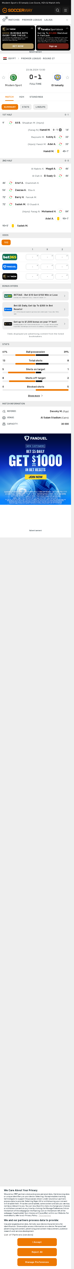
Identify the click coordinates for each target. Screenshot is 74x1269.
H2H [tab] (21, 96)
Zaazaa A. (20, 190)
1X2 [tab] (6, 242)
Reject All (37, 1252)
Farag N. (33, 129)
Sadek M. (20, 204)
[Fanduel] (9, 267)
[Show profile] (13, 77)
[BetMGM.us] (9, 276)
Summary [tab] (10, 107)
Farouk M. (31, 197)
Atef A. (19, 183)
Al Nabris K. (37, 168)
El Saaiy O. (50, 175)
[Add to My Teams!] (3, 77)
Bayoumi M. (37, 137)
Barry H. (19, 197)
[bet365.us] (9, 257)
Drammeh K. (32, 183)
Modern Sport (13, 85)
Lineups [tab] (40, 107)
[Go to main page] (19, 10)
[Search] (57, 10)
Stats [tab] (25, 107)
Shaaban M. (29, 122)
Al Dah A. (37, 175)
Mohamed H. (49, 211)
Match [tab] (9, 96)
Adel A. (52, 144)
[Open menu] (65, 10)
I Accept (37, 1242)
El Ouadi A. (33, 204)
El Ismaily (58, 85)
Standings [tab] (36, 96)
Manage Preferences (37, 1262)
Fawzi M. (41, 144)
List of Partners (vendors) (18, 1234)
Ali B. (18, 122)
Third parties (44, 1215)
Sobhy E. (51, 137)
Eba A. (31, 190)
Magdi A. (51, 168)
